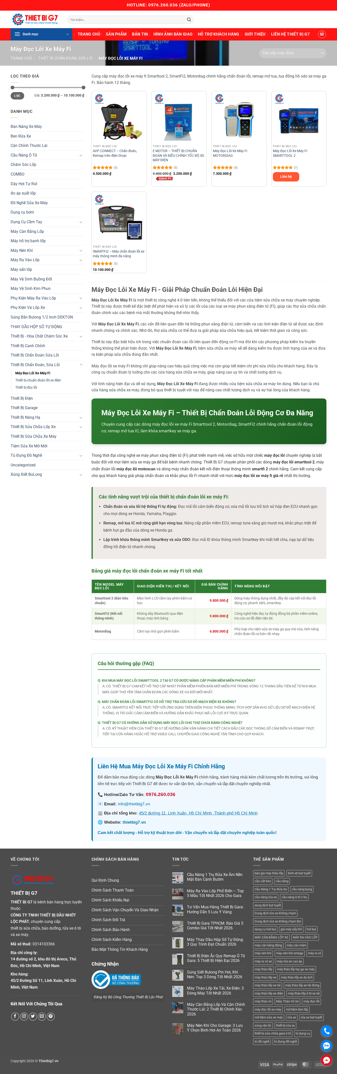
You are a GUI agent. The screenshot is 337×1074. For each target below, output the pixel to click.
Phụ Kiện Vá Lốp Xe (28, 307)
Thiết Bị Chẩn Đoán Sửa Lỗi (35, 355)
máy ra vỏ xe (263, 961)
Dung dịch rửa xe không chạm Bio (278, 921)
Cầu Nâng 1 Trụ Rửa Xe (271, 889)
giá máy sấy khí (291, 929)
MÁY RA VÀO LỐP (305, 937)
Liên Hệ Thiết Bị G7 (290, 34)
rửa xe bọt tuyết (311, 1017)
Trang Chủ (89, 34)
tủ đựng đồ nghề (285, 1041)
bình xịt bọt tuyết (299, 873)
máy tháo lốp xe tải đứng (302, 985)
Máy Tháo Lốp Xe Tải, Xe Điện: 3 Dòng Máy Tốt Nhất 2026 (215, 990)
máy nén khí (263, 953)
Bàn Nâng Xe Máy (26, 126)
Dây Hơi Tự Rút (24, 183)
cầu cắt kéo (263, 881)
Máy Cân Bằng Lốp (27, 231)
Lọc (17, 96)
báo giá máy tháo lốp (269, 873)
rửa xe (291, 1017)
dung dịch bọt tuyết (268, 905)
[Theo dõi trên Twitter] (33, 1017)
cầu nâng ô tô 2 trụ (294, 897)
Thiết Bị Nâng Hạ (25, 417)
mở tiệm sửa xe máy (269, 1017)
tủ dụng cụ (303, 1033)
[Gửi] (189, 20)
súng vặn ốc (263, 1025)
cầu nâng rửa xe (266, 897)
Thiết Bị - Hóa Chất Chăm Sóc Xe (39, 336)
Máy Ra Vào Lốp (25, 260)
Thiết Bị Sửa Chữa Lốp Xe (33, 426)
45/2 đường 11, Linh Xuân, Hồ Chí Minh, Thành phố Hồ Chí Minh (198, 813)
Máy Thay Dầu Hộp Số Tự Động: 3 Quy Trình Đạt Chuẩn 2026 (215, 942)
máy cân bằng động (268, 945)
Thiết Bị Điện (22, 398)
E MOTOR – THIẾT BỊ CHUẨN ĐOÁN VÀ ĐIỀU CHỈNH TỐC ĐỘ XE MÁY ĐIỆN (178, 155)
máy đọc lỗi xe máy (268, 1009)
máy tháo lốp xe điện (269, 993)
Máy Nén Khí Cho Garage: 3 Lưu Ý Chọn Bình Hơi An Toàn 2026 (215, 1028)
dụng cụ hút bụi (265, 929)
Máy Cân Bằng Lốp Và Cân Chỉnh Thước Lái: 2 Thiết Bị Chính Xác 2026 (216, 1009)
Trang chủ (21, 58)
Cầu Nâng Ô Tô (24, 155)
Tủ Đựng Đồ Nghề (26, 455)
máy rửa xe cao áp (289, 961)
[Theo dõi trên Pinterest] (51, 1017)
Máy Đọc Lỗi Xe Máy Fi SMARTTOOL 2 (290, 153)
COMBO (17, 174)
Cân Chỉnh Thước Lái (29, 145)
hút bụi (311, 929)
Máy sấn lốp (21, 269)
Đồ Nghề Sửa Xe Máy (29, 202)
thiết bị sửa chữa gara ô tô (273, 1033)
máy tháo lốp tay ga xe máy (296, 969)
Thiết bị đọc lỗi (26, 387)
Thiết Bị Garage (24, 407)
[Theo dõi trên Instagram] (24, 1017)
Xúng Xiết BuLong (26, 474)
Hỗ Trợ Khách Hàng (218, 34)
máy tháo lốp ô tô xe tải (304, 993)
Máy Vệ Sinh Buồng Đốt (31, 279)
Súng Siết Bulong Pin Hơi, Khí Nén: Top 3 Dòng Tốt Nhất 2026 (214, 974)
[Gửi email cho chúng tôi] (42, 1017)
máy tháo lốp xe (265, 977)
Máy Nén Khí (22, 250)
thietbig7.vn (134, 822)
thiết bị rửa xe (285, 1025)
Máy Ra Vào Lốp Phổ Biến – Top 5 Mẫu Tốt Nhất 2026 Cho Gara (215, 893)
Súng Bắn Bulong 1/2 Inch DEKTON (42, 317)
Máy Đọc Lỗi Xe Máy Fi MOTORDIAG (230, 153)
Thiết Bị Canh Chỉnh (28, 345)
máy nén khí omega (289, 953)
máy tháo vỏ (263, 1001)
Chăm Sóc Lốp (23, 164)
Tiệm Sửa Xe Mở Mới (29, 446)
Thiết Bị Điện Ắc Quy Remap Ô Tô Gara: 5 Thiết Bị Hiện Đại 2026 (216, 958)
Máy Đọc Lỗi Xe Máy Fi (32, 373)
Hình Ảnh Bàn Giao (172, 34)
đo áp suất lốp (23, 193)
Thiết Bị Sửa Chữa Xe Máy (33, 436)
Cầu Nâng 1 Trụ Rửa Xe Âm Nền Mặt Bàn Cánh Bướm (215, 877)
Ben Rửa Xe (21, 136)
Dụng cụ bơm (22, 212)
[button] (41, 34)
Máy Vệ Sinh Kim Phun (31, 288)
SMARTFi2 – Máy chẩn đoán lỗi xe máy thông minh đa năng (118, 253)
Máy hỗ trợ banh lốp (28, 241)
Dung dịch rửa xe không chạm (275, 913)
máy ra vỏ (314, 953)
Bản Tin (140, 34)
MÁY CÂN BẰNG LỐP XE (271, 937)
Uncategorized (23, 465)
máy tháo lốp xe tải (268, 985)
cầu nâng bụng (302, 889)
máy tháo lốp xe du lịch (297, 977)
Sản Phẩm (116, 34)
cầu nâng (282, 881)
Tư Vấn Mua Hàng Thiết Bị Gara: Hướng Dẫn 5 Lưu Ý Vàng (215, 909)
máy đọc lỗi (311, 1001)
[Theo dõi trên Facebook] (15, 1017)
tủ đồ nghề (262, 1041)
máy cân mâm (296, 945)
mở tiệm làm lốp (297, 1009)
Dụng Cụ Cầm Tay (26, 221)
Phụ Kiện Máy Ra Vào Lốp (33, 298)
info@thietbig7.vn (134, 804)
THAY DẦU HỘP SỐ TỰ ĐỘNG (36, 326)
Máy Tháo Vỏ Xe (287, 1001)
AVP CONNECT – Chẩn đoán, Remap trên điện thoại (115, 153)
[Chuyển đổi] (81, 155)
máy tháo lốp (263, 969)
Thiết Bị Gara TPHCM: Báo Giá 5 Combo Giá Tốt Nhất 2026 (215, 925)
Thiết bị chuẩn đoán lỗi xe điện (38, 380)
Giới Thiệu (255, 34)
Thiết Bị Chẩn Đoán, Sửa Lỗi (65, 58)
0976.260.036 (163, 4)
